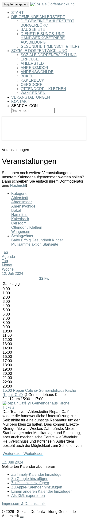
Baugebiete (33, 30)
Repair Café (13, 395)
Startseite (50, 244)
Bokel (27, 76)
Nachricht (18, 186)
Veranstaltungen (30, 97)
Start (17, 13)
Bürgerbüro (34, 25)
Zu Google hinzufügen (29, 479)
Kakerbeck (32, 80)
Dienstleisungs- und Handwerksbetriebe (43, 36)
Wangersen (33, 93)
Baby (16, 240)
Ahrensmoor (34, 68)
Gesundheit (42, 240)
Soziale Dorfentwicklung (39, 51)
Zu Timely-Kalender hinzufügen (37, 474)
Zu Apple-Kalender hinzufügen (36, 487)
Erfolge (30, 59)
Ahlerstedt (33, 63)
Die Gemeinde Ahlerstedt (38, 17)
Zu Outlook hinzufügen (30, 483)
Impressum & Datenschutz (24, 504)
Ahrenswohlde (37, 72)
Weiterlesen (23, 454)
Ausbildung (33, 42)
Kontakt (20, 102)
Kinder (57, 240)
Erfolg (26, 240)
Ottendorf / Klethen (26, 227)
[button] (28, 466)
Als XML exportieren (28, 496)
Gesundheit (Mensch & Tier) (50, 46)
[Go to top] (21, 517)
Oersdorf (31, 85)
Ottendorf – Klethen (43, 89)
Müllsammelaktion (26, 244)
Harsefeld (19, 215)
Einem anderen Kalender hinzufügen (42, 491)
